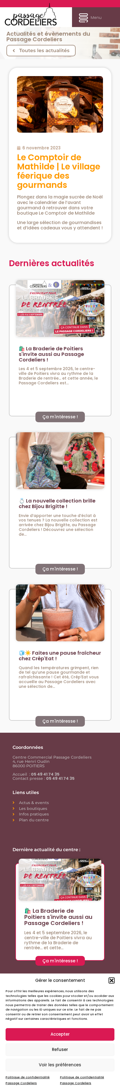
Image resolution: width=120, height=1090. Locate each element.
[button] (111, 980)
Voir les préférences (60, 1065)
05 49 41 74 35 (44, 774)
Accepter (60, 1034)
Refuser (60, 1049)
